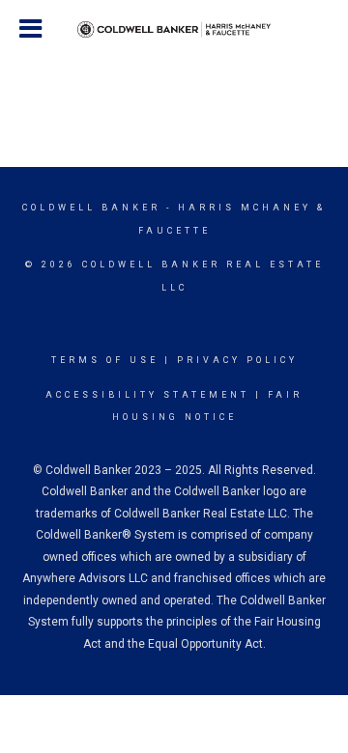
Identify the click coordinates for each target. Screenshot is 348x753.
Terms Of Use (105, 360)
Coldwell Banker (91, 207)
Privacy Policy (237, 360)
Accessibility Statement (147, 395)
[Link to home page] (174, 30)
